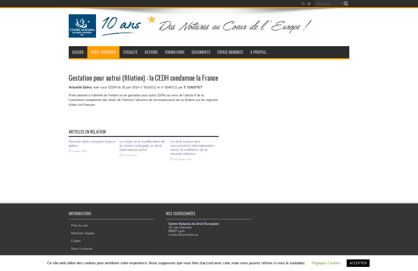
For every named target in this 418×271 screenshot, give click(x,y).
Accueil (78, 52)
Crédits (76, 241)
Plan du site (79, 225)
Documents (201, 52)
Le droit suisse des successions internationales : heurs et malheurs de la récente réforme (193, 147)
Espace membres (230, 52)
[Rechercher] (345, 3)
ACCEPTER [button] (358, 263)
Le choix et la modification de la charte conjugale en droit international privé (142, 145)
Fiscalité (130, 52)
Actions (151, 52)
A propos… (259, 52)
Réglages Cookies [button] (326, 263)
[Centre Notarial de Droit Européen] (199, 34)
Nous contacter (81, 248)
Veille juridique (103, 52)
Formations (174, 52)
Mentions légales (83, 233)
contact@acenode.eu (183, 234)
